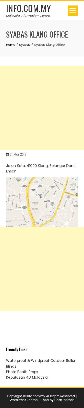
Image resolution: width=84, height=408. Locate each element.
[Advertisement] (42, 108)
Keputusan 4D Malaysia (27, 377)
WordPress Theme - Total (29, 400)
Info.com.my (28, 8)
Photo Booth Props (22, 371)
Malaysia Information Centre (28, 15)
